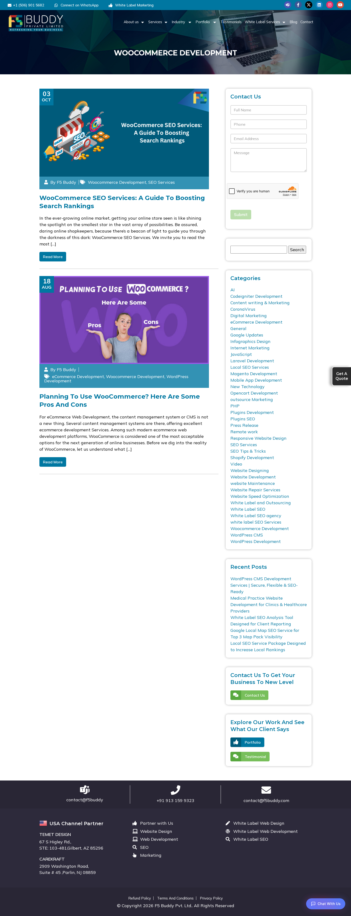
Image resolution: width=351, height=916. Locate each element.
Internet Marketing (250, 348)
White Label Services (262, 22)
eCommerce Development (78, 376)
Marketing (150, 855)
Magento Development (253, 373)
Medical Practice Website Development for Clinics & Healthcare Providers (268, 604)
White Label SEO (247, 509)
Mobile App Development (256, 380)
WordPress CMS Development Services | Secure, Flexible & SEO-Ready (264, 585)
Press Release (244, 425)
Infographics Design (250, 341)
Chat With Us (329, 903)
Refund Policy (139, 898)
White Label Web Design (258, 823)
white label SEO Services (255, 522)
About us (131, 22)
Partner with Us (156, 823)
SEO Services (161, 182)
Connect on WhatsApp (79, 5)
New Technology (247, 386)
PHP (234, 406)
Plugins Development (252, 412)
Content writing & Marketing (260, 302)
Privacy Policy (211, 898)
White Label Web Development (265, 831)
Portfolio (203, 22)
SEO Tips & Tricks (248, 451)
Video (236, 464)
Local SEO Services (249, 367)
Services (155, 22)
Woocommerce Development (117, 182)
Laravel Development (252, 360)
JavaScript (241, 354)
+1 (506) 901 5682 (28, 5)
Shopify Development (252, 457)
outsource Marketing (251, 399)
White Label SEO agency (255, 515)
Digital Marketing (248, 315)
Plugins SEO (242, 419)
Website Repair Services (255, 490)
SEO (144, 847)
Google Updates (246, 335)
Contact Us (255, 695)
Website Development (253, 477)
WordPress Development (255, 541)
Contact (306, 22)
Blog (293, 22)
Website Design (155, 831)
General (238, 328)
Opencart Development (254, 393)
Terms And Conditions (175, 898)
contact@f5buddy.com (266, 800)
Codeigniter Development (256, 296)
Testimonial (255, 756)
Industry (179, 22)
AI (232, 290)
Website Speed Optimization (259, 496)
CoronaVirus (242, 309)
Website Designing (249, 470)
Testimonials (231, 22)
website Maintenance (252, 483)
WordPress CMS (246, 535)
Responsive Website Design (258, 438)
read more (53, 256)
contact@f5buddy (84, 799)
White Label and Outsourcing (260, 502)
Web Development (158, 839)
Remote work (244, 431)
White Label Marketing (134, 5)
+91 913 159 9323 (175, 800)
